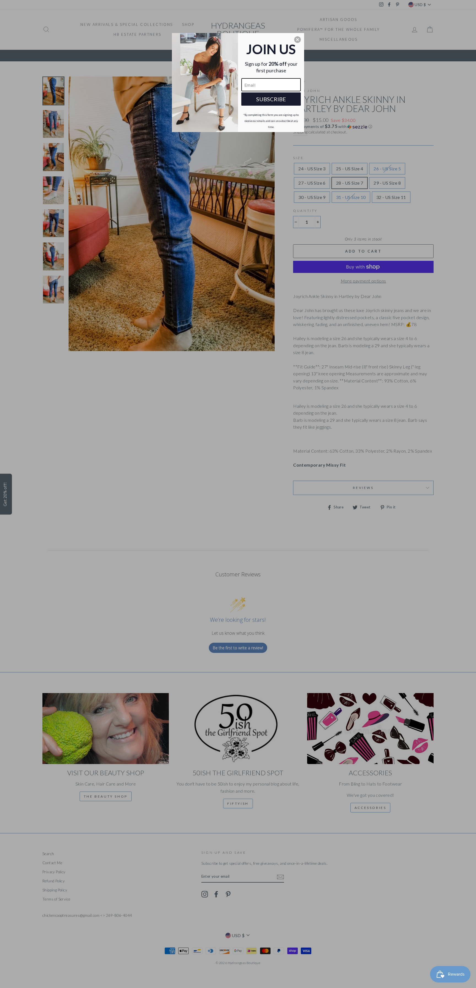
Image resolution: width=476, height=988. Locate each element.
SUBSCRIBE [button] (271, 99)
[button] (297, 39)
